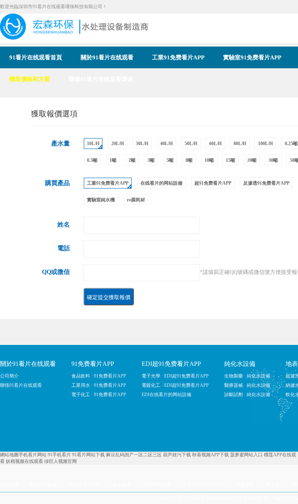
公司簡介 (9, 376)
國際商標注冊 (157, 484)
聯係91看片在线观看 (21, 385)
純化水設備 (239, 363)
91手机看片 (59, 454)
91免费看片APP (92, 363)
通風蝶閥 (245, 484)
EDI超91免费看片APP (171, 363)
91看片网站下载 (88, 454)
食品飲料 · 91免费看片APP (98, 376)
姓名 (63, 224)
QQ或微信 (56, 271)
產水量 (60, 143)
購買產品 (57, 183)
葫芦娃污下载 (177, 454)
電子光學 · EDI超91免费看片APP (175, 376)
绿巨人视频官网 (60, 461)
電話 (63, 248)
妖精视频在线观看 (24, 461)
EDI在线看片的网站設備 (166, 394)
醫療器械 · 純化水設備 (247, 385)
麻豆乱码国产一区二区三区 (134, 454)
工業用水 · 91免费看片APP (98, 385)
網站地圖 (9, 454)
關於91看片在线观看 (28, 363)
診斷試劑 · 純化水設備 (247, 394)
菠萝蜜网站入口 (246, 454)
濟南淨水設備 (43, 484)
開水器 (273, 484)
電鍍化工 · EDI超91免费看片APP (175, 385)
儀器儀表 (122, 484)
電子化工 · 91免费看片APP (98, 394)
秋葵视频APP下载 (210, 454)
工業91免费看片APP (203, 484)
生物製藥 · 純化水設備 (247, 376)
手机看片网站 (33, 454)
